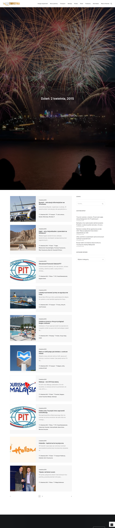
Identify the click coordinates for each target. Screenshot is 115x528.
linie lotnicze (60, 214)
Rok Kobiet (96, 3)
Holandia (41, 458)
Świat (81, 3)
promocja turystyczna (59, 247)
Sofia (63, 366)
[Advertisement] (90, 278)
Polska (76, 3)
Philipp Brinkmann (59, 482)
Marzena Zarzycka (43, 429)
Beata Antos (61, 427)
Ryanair (40, 216)
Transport (62, 3)
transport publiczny (60, 455)
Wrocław (51, 216)
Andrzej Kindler (53, 427)
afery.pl (63, 304)
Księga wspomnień (43, 3)
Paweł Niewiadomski (62, 276)
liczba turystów (43, 396)
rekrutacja (45, 216)
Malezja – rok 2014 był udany (49, 382)
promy (59, 304)
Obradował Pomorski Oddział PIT (50, 264)
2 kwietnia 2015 (44, 214)
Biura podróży (54, 3)
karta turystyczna (48, 458)
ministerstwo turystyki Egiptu (46, 247)
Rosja (65, 335)
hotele (57, 335)
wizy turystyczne (43, 250)
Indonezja (54, 396)
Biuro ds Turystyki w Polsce (55, 250)
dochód (57, 394)
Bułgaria (59, 366)
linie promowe (42, 307)
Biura (51, 276)
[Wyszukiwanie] (111, 3)
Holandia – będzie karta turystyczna (51, 443)
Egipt (56, 245)
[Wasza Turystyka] (11, 4)
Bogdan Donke (42, 278)
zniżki (40, 338)
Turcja (61, 335)
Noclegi (70, 3)
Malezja (49, 396)
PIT (56, 276)
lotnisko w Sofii (43, 368)
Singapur (62, 394)
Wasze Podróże (105, 3)
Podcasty (88, 3)
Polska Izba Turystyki (44, 427)
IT (54, 216)
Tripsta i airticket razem (47, 472)
